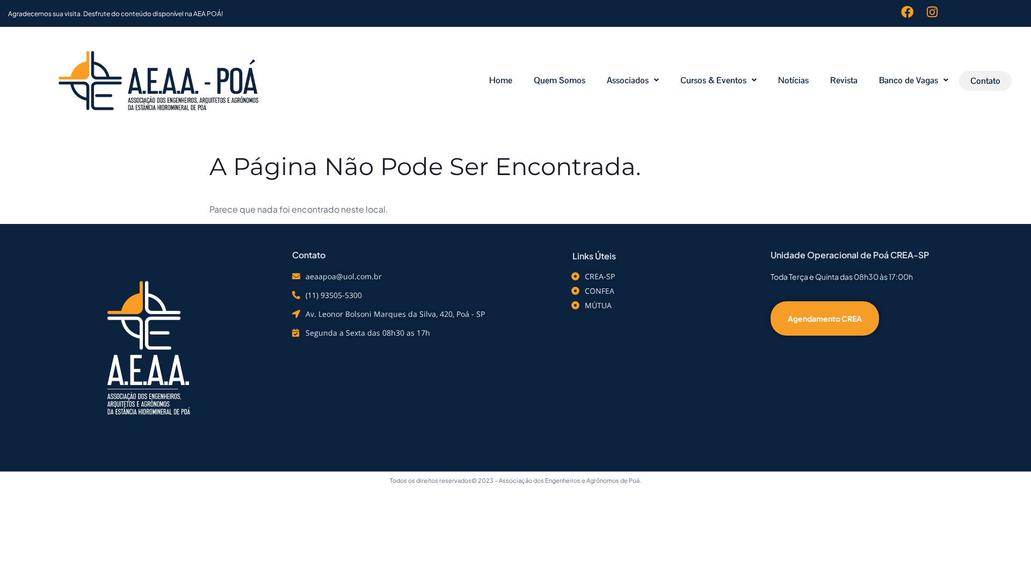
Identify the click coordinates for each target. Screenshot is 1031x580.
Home (500, 80)
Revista (844, 80)
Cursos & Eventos (713, 80)
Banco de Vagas (908, 80)
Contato (985, 80)
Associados (628, 80)
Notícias (793, 80)
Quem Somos (559, 80)
